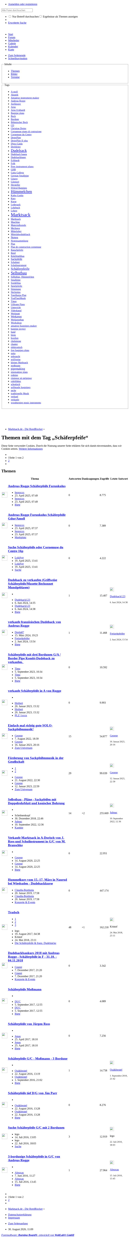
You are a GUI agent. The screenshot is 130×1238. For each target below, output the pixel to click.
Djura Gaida (17, 143)
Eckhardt (15, 160)
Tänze (14, 301)
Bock (13, 116)
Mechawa (15, 228)
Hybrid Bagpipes (19, 188)
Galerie (12, 43)
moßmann (15, 365)
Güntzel (15, 181)
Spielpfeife (16, 286)
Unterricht (16, 307)
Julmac (18, 821)
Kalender (13, 46)
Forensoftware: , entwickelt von (37, 1235)
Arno (13, 107)
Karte (11, 49)
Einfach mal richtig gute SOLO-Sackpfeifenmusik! (30, 727)
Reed (13, 253)
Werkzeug (16, 316)
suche (13, 390)
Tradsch (13, 912)
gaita (13, 353)
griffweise (15, 359)
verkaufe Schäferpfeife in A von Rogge (34, 691)
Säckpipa (15, 292)
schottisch (15, 384)
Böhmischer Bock (19, 122)
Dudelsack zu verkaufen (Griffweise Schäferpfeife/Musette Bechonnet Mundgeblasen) (32, 583)
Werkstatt (15, 313)
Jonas (18, 1036)
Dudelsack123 (22, 599)
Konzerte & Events (25, 902)
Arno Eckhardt (18, 110)
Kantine (19, 827)
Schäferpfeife (20, 269)
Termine (15, 77)
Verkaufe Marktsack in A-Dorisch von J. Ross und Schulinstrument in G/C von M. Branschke (37, 841)
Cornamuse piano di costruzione (26, 131)
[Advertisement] (63, 416)
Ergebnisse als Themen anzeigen (60, 16)
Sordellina (16, 283)
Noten (14, 237)
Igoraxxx (19, 492)
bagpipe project (18, 328)
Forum (11, 37)
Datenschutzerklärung (19, 1214)
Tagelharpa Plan (18, 295)
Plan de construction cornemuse (26, 247)
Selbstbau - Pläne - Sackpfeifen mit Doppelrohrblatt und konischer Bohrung (36, 801)
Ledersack (15, 204)
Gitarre (14, 179)
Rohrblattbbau (17, 256)
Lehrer (14, 210)
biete (13, 334)
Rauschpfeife (17, 250)
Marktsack (20, 214)
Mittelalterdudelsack (20, 234)
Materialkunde (18, 225)
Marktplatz (20, 537)
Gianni (18, 967)
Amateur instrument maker (25, 97)
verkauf (14, 396)
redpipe (14, 375)
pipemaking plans (19, 372)
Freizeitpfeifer (22, 638)
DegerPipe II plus (19, 140)
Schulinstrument (18, 265)
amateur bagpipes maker (24, 325)
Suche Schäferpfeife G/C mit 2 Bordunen (36, 1127)
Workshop (16, 322)
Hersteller (15, 184)
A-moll (14, 91)
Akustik (14, 95)
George (19, 735)
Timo (17, 668)
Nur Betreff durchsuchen (25, 16)
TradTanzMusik (18, 298)
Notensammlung (19, 240)
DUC (18, 1001)
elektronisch (16, 347)
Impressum (14, 1217)
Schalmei (15, 262)
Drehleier (16, 146)
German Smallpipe (20, 175)
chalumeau (16, 341)
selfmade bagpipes (20, 387)
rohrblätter (16, 381)
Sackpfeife (16, 259)
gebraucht (15, 356)
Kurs (13, 198)
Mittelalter (16, 231)
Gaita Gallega (17, 172)
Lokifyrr (19, 557)
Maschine (15, 222)
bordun (14, 338)
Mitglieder (13, 40)
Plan (13, 243)
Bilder (14, 74)
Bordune (15, 119)
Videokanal (16, 310)
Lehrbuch (15, 207)
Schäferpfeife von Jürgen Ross (29, 1024)
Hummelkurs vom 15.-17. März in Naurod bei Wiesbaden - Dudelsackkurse (37, 881)
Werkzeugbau (17, 319)
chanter (14, 344)
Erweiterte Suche (17, 22)
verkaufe (15, 399)
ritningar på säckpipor (21, 378)
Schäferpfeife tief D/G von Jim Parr (32, 1093)
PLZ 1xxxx (21, 715)
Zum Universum (23, 747)
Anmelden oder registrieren (22, 4)
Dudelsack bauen (19, 154)
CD (12, 125)
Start (10, 34)
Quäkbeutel (21, 1070)
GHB (13, 169)
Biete (17, 504)
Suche (18, 569)
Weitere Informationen (31, 448)
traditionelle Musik (20, 393)
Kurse (13, 201)
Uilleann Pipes (18, 304)
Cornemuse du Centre (21, 134)
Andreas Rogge (18, 101)
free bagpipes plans (20, 350)
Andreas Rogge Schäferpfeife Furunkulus (37, 486)
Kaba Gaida (17, 195)
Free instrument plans (22, 166)
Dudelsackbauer (18, 157)
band (13, 332)
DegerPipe (16, 137)
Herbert (19, 703)
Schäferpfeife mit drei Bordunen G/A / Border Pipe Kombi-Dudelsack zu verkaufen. (34, 658)
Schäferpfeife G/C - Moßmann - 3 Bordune (37, 1058)
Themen (15, 71)
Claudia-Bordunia (24, 890)
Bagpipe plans (17, 113)
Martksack (16, 219)
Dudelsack (19, 150)
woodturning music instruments (26, 402)
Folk (13, 163)
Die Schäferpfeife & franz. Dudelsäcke (35, 943)
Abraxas (19, 1172)
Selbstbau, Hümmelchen (22, 276)
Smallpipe (15, 280)
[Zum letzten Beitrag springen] (112, 590)
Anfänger (16, 103)
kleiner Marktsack (19, 362)
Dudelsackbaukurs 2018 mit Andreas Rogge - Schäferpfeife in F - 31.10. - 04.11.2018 (33, 956)
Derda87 (19, 632)
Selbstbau (19, 273)
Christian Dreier (18, 128)
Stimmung (16, 289)
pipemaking (18, 368)
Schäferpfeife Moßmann (24, 989)
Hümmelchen (21, 191)
